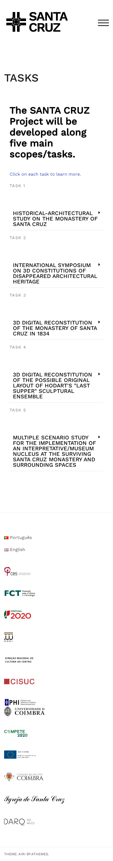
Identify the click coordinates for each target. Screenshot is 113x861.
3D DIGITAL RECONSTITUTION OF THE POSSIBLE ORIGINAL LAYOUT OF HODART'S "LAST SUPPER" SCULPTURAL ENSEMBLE (52, 385)
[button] (56, 218)
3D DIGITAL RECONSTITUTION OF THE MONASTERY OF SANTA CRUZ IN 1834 (55, 328)
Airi (22, 854)
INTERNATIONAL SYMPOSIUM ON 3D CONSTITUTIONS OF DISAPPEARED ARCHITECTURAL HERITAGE (55, 273)
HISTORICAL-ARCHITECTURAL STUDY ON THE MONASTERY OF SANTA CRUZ (55, 218)
